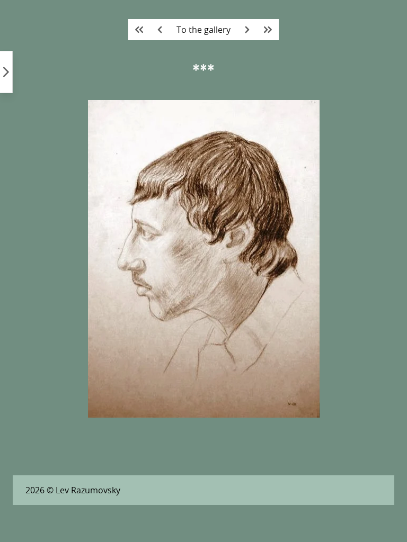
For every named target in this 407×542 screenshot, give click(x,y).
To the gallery (203, 29)
